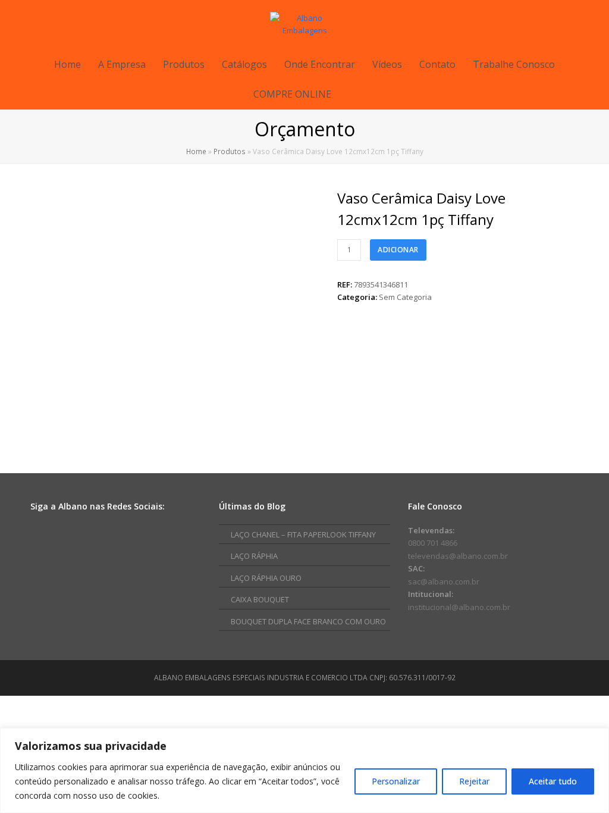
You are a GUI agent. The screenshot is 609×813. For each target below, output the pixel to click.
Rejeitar (474, 781)
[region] (304, 770)
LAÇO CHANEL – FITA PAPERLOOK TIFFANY (303, 534)
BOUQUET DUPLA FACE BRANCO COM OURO (308, 621)
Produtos (230, 151)
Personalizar (396, 781)
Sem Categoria (405, 297)
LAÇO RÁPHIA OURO (266, 578)
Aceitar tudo (553, 781)
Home (196, 151)
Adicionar (398, 250)
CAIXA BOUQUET (260, 599)
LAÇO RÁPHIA (254, 556)
